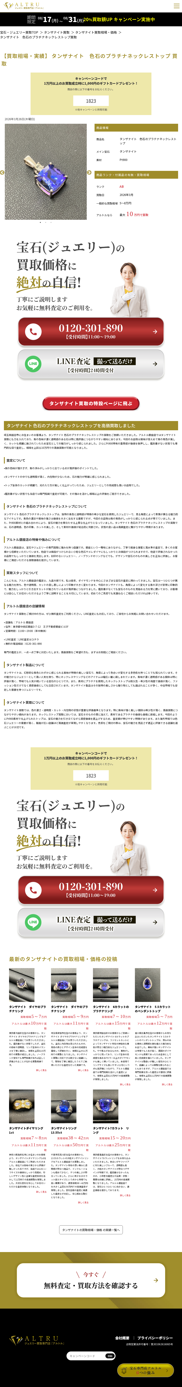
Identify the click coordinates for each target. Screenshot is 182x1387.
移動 (110, 1356)
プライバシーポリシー (155, 1337)
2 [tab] (45, 222)
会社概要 (122, 1337)
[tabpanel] (46, 172)
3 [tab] (51, 222)
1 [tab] (40, 222)
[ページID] (85, 1355)
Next (88, 172)
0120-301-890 (33, 643)
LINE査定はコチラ (28, 639)
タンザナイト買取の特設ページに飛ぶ (91, 403)
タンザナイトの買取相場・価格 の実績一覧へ (91, 1230)
